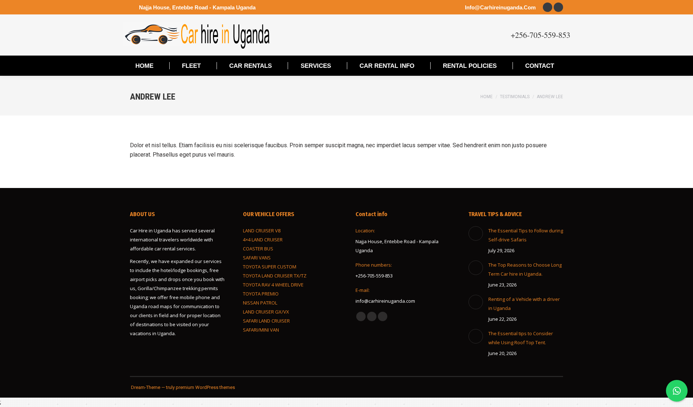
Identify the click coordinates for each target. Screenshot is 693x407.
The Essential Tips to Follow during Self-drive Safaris (525, 235)
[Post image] (475, 233)
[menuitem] (144, 65)
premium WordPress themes (205, 387)
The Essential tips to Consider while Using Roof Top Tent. (520, 338)
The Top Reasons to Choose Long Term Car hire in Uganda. (525, 269)
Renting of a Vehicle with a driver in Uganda (524, 303)
